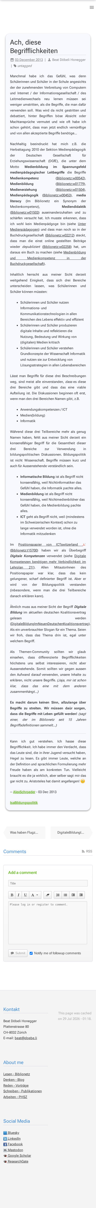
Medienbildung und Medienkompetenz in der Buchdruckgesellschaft (48, 258)
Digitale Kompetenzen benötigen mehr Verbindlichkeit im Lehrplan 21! (48, 561)
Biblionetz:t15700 (24, 550)
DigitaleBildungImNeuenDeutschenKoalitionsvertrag (50, 624)
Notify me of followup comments (57, 953)
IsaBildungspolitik (24, 803)
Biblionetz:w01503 (24, 212)
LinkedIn (14, 1139)
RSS (88, 851)
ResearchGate (17, 1161)
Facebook (15, 1144)
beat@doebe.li (26, 1038)
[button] (12, 895)
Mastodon (15, 1150)
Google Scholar (19, 1156)
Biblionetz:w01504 (70, 190)
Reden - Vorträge (16, 1086)
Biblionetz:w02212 (59, 235)
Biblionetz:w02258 (57, 247)
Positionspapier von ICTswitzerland (50, 545)
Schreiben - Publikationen (22, 1091)
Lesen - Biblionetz (16, 1074)
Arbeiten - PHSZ (15, 1097)
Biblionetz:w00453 (57, 195)
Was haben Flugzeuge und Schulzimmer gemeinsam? (27, 832)
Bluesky (13, 1133)
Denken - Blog (13, 1080)
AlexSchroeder (24, 792)
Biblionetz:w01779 (70, 184)
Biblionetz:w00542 (70, 178)
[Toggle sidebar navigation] (91, 7)
